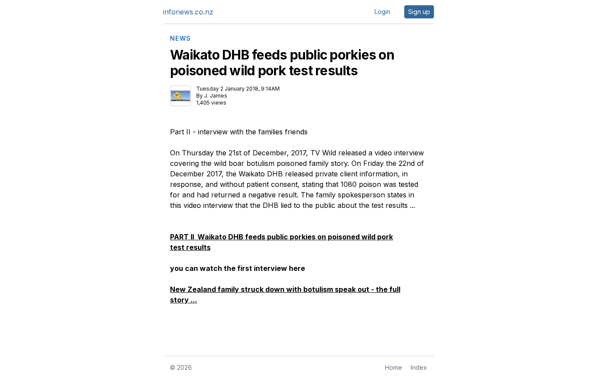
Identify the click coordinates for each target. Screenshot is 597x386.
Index (419, 367)
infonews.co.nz (188, 11)
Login (382, 11)
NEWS (180, 38)
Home (393, 367)
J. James (215, 95)
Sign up (419, 11)
